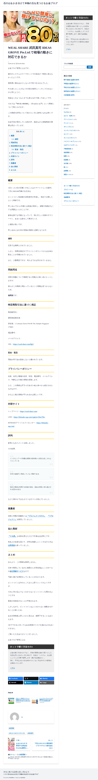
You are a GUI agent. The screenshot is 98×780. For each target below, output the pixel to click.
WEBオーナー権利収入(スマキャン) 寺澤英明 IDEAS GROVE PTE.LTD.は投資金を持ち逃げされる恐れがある (23, 699)
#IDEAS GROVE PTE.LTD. (17, 733)
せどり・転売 (68, 116)
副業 (65, 156)
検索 (89, 67)
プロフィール (68, 189)
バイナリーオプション (71, 141)
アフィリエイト (69, 119)
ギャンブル (67, 126)
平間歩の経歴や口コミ (71, 83)
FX (65, 108)
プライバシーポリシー (18, 153)
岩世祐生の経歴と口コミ (72, 91)
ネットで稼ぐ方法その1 (72, 186)
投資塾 (66, 160)
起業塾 (66, 171)
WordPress (12, 777)
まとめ (12, 170)
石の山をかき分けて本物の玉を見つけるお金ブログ (30, 3)
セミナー (66, 134)
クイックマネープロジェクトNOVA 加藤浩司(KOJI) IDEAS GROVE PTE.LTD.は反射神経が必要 (46, 699)
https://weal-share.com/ (28, 411)
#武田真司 (30, 733)
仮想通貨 (11, 728)
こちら (12, 668)
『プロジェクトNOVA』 (36, 516)
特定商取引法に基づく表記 (20, 146)
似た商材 (13, 167)
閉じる (22, 131)
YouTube (66, 112)
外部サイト (14, 156)
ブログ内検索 (68, 63)
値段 (15, 139)
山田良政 (11, 545)
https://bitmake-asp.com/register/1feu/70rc (29, 417)
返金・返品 (17, 149)
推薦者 (12, 163)
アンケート (67, 123)
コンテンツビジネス (70, 130)
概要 (11, 136)
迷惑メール (67, 174)
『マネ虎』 (12, 536)
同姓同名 (13, 142)
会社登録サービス (17, 571)
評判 (11, 160)
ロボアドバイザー (69, 145)
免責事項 (67, 197)
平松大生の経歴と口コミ (72, 87)
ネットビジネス (69, 138)
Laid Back (22, 777)
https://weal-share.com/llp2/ (23, 344)
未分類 (66, 163)
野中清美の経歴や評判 (71, 80)
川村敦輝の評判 (69, 95)
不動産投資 (67, 149)
